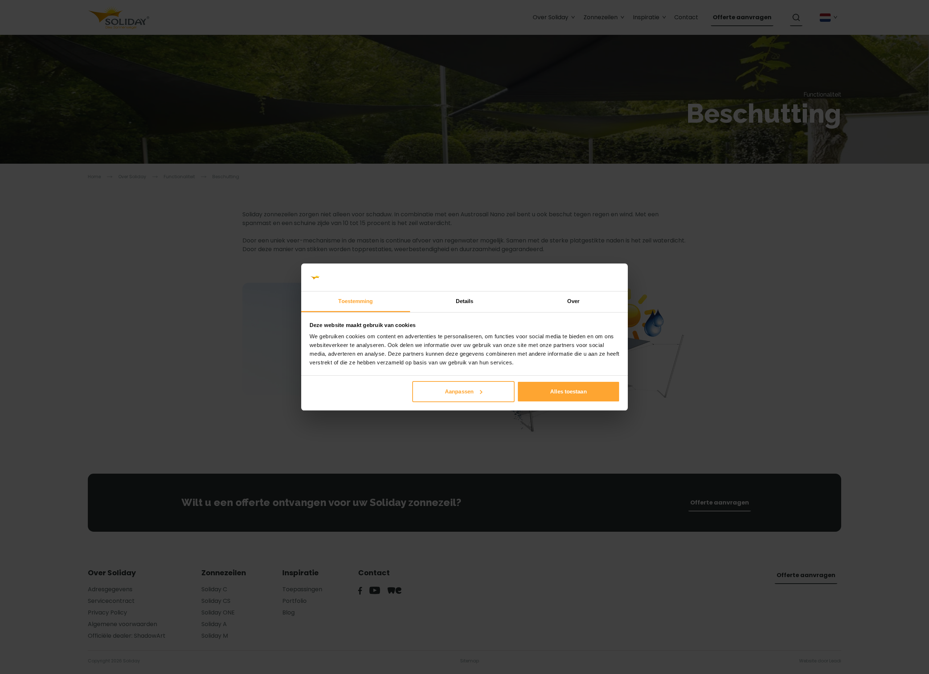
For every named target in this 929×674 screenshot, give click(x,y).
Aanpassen (459, 391)
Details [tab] (465, 301)
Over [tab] (573, 301)
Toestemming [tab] (355, 301)
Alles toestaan (568, 391)
